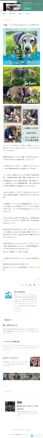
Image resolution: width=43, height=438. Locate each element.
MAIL (27, 13)
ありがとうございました (10, 358)
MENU (20, 13)
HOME (4, 13)
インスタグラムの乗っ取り (11, 341)
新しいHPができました (10, 325)
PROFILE (12, 13)
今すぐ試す (27, 8)
